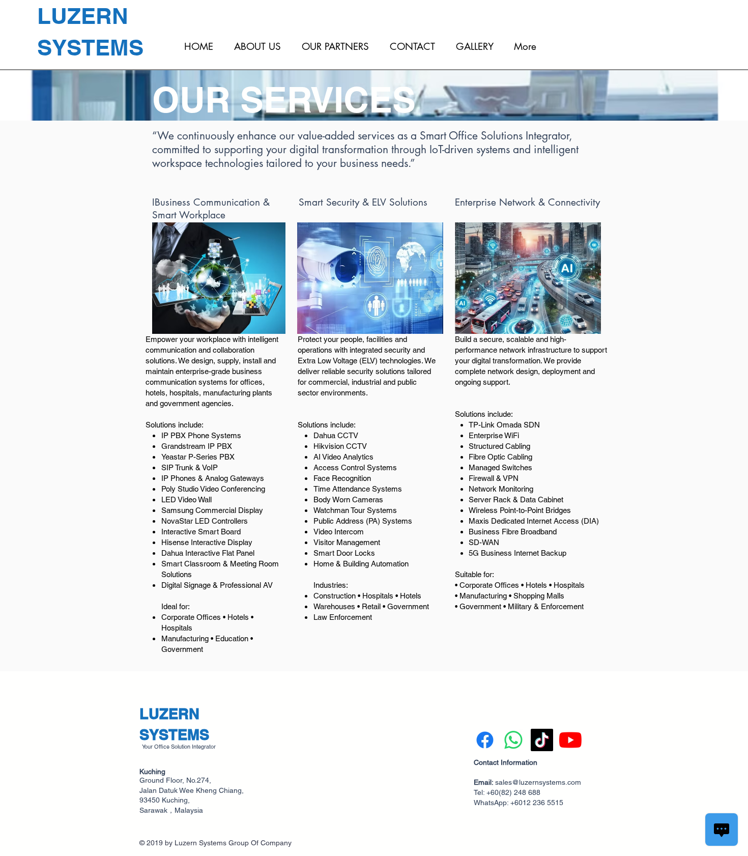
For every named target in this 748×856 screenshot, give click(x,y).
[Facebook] (485, 740)
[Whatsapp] (513, 740)
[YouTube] (570, 740)
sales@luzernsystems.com (538, 782)
